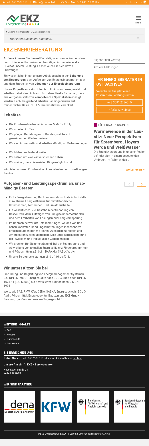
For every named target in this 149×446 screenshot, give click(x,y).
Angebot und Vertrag (107, 60)
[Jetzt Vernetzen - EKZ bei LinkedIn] (145, 2)
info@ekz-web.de (119, 109)
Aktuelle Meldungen (106, 67)
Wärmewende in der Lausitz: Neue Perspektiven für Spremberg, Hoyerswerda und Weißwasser (118, 139)
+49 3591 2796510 (119, 102)
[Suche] (138, 38)
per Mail (77, 358)
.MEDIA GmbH (101, 434)
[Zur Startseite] (22, 20)
